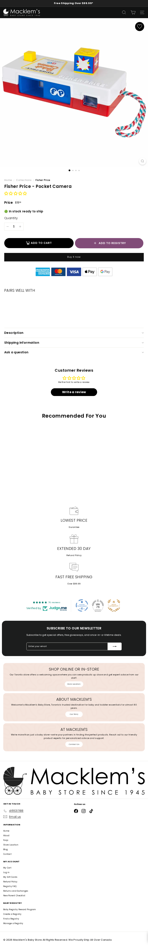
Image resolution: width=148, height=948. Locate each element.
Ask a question (16, 352)
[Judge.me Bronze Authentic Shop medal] (114, 605)
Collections (24, 180)
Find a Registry (11, 918)
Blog (5, 849)
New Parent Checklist (14, 895)
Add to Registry (112, 243)
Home (8, 180)
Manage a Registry (13, 923)
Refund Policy (74, 555)
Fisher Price (42, 180)
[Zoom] (142, 161)
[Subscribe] (115, 646)
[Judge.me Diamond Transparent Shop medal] (82, 605)
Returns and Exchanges (15, 890)
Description (13, 333)
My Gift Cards (10, 877)
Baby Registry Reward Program (19, 909)
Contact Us (74, 744)
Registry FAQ (9, 886)
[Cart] (133, 12)
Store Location (74, 684)
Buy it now (74, 257)
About (6, 835)
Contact (7, 854)
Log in (6, 872)
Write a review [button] (74, 392)
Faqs (5, 840)
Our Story (74, 714)
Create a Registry (12, 914)
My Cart (7, 867)
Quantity (11, 218)
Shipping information (21, 342)
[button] (15, 194)
